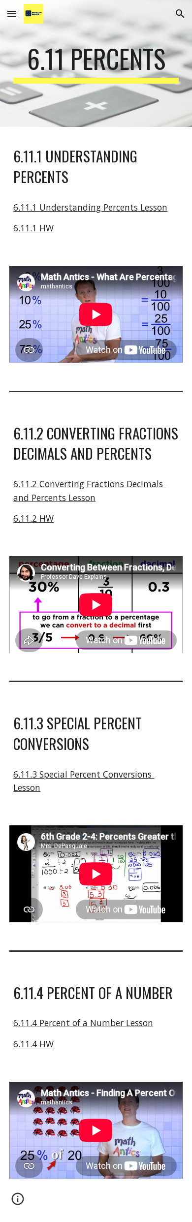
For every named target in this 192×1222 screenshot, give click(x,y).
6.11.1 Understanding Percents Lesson (90, 207)
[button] (12, 13)
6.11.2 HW (33, 518)
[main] (96, 63)
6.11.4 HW (33, 1044)
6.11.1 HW (33, 228)
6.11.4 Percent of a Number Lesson (83, 1023)
